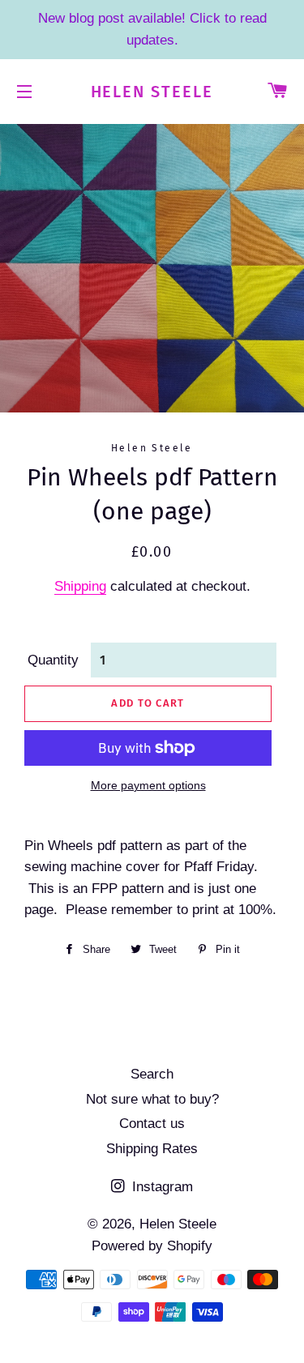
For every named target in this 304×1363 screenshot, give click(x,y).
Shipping (80, 586)
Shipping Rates (152, 1148)
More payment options (148, 785)
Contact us (152, 1123)
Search (152, 1074)
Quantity (53, 660)
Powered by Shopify (152, 1246)
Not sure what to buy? (152, 1099)
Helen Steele (152, 91)
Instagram (160, 1186)
